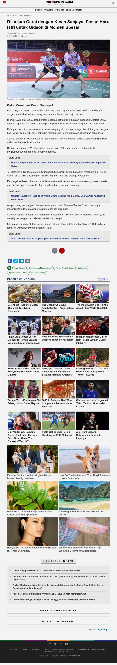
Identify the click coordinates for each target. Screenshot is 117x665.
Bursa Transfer (44, 9)
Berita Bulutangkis (38, 273)
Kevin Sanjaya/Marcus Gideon (40, 268)
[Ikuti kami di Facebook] (50, 644)
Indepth (59, 9)
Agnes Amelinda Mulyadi (18, 273)
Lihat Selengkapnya (98, 629)
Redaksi (35, 649)
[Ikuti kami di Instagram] (61, 644)
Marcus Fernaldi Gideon (65, 268)
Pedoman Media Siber (63, 649)
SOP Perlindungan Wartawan (91, 649)
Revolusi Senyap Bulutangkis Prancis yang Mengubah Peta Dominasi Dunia (49, 593)
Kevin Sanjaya (19, 268)
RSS (67, 651)
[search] (113, 3)
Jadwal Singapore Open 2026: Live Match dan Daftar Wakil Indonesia (46, 570)
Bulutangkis (82, 268)
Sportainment (74, 9)
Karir (46, 649)
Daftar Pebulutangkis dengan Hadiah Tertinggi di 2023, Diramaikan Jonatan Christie (54, 599)
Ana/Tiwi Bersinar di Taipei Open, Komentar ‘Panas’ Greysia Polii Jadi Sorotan (55, 238)
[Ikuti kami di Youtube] (66, 644)
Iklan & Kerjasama (53, 651)
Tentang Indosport (18, 649)
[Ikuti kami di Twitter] (55, 644)
